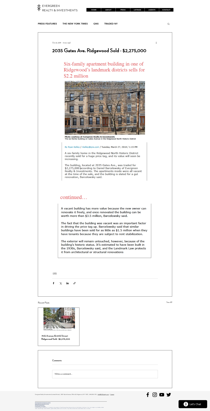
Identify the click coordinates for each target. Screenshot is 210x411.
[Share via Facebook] (53, 283)
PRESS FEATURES (47, 23)
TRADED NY (111, 23)
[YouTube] (162, 395)
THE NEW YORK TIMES (75, 23)
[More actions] (156, 42)
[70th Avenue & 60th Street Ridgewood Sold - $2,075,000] (58, 319)
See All (169, 302)
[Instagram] (155, 395)
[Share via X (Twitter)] (60, 283)
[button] (137, 10)
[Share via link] (74, 283)
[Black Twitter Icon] (169, 395)
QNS (96, 23)
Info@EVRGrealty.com (103, 394)
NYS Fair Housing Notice (39, 405)
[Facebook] (148, 395)
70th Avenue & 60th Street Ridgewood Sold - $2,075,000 (55, 337)
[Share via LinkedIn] (67, 283)
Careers (112, 394)
